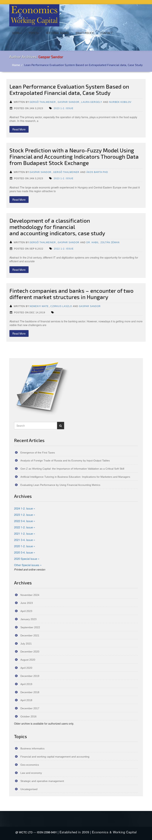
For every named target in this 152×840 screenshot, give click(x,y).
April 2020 (26, 667)
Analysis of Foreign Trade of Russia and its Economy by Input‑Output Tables (65, 460)
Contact (106, 33)
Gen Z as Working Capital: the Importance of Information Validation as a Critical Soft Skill (72, 468)
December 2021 (29, 635)
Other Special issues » (28, 565)
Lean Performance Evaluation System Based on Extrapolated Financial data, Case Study (83, 65)
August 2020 (27, 659)
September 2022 (30, 627)
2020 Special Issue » (26, 559)
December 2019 (29, 675)
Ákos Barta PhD (97, 172)
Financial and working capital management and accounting (54, 756)
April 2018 (26, 700)
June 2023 (26, 602)
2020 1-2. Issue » (24, 546)
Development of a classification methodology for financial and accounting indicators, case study (57, 226)
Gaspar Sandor (50, 56)
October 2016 (28, 716)
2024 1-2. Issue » (24, 508)
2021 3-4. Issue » (24, 540)
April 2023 (26, 611)
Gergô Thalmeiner (43, 102)
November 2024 (29, 594)
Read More (19, 129)
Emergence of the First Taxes (37, 452)
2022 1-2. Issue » (24, 527)
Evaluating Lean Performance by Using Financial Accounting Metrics (60, 484)
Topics (33, 33)
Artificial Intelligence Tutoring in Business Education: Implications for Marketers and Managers (75, 476)
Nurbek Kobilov (120, 102)
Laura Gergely (91, 102)
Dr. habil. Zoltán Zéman (103, 242)
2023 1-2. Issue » (24, 515)
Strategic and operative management (42, 781)
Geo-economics (29, 764)
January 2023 (28, 619)
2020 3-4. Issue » (24, 552)
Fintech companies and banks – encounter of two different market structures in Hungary (71, 293)
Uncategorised (28, 789)
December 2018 (29, 692)
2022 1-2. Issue (64, 248)
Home (16, 33)
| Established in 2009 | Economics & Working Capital (97, 832)
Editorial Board (57, 33)
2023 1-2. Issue (63, 108)
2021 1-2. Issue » (24, 533)
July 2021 (26, 643)
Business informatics (32, 748)
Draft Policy (85, 33)
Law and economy (31, 772)
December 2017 (29, 708)
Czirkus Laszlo (61, 306)
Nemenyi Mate (39, 306)
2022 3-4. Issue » (24, 521)
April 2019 (26, 684)
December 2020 (29, 651)
